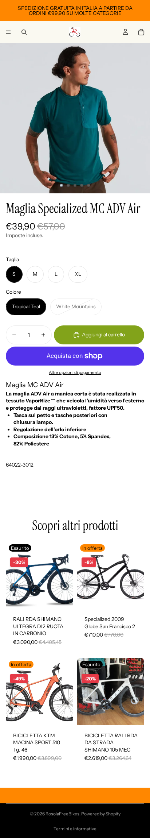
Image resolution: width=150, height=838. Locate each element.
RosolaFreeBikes (62, 813)
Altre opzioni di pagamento (75, 372)
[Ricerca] (24, 32)
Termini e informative (75, 828)
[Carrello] (141, 32)
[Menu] (8, 32)
